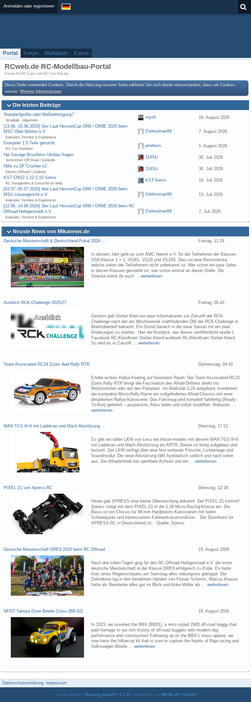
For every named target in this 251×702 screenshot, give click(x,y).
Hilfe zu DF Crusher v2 (25, 166)
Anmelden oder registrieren (29, 6)
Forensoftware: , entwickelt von (125, 694)
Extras (81, 53)
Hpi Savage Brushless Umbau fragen (39, 154)
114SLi (151, 157)
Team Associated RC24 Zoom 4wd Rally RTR (47, 364)
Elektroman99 (158, 131)
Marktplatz (56, 53)
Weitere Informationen (40, 91)
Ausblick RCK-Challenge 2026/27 (35, 302)
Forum (31, 53)
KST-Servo (155, 180)
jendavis (153, 145)
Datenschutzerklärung (22, 682)
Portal (10, 53)
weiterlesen (151, 276)
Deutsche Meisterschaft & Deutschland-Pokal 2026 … (55, 240)
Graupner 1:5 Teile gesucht (29, 142)
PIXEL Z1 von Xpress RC (28, 487)
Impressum (56, 682)
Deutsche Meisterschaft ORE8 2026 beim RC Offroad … (57, 549)
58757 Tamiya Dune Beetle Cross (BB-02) (43, 611)
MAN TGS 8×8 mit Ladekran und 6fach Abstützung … (55, 425)
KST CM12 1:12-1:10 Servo (30, 177)
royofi (150, 117)
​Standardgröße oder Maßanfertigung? (39, 114)
